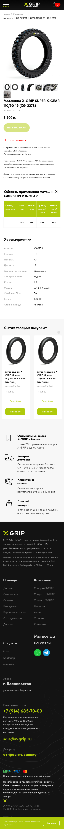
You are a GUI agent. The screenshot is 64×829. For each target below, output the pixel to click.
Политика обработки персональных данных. (27, 776)
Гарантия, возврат (14, 612)
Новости (39, 606)
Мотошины (18, 14)
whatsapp (9, 657)
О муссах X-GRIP (44, 594)
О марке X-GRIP (44, 588)
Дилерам (8, 624)
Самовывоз (10, 594)
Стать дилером (12, 618)
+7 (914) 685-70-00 (22, 711)
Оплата (8, 600)
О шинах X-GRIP (44, 600)
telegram (8, 664)
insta (6, 651)
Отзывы (39, 618)
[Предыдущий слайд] (9, 54)
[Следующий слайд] (55, 54)
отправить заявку (19, 754)
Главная (7, 14)
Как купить (10, 606)
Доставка (9, 588)
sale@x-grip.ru (17, 738)
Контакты (40, 624)
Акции (37, 612)
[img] (37, 652)
